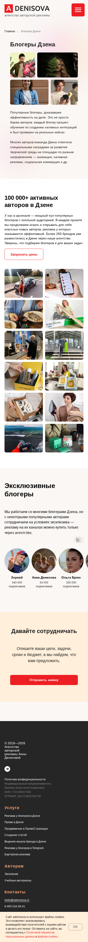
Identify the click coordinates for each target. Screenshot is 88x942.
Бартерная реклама (17, 854)
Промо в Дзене (14, 822)
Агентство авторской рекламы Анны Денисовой (15, 752)
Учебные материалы (18, 880)
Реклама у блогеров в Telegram (24, 848)
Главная (10, 31)
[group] (17, 570)
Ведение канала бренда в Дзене (25, 841)
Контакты (15, 892)
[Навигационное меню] (78, 10)
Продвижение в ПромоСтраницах (26, 828)
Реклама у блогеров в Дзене (22, 815)
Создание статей (16, 835)
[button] (24, 254)
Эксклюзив (11, 874)
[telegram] (7, 769)
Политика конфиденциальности (25, 779)
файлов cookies (48, 936)
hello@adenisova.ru (17, 900)
